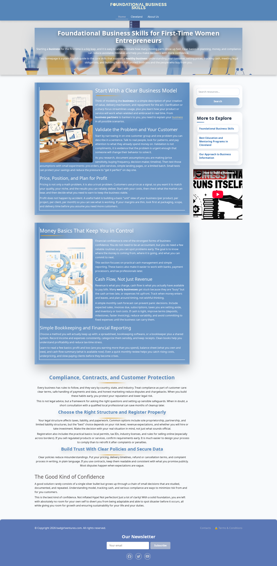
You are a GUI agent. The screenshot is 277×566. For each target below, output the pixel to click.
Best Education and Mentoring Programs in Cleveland (213, 141)
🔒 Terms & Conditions (228, 528)
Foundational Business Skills (216, 128)
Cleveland (137, 16)
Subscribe (160, 545)
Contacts (205, 528)
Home (122, 16)
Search (218, 101)
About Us (153, 16)
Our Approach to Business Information (215, 156)
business (177, 117)
